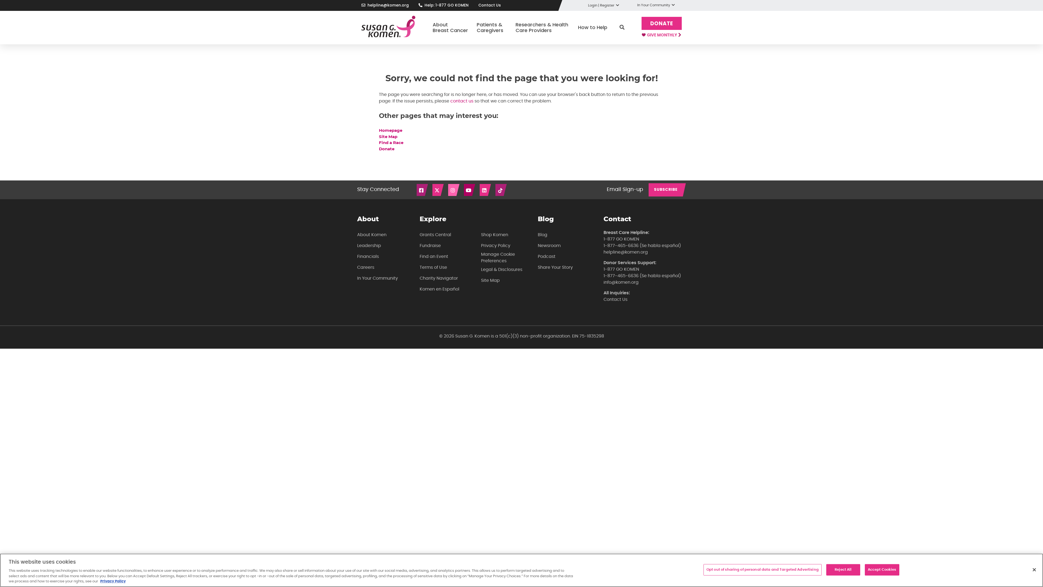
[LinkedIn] (486, 190)
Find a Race (391, 142)
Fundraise (430, 245)
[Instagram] (454, 190)
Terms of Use (433, 267)
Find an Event (434, 256)
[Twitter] (438, 190)
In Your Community (377, 278)
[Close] (1034, 570)
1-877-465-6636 (621, 245)
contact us (461, 101)
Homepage (391, 130)
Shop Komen (494, 235)
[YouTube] (470, 190)
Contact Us (489, 5)
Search (622, 27)
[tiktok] (501, 190)
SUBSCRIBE (666, 190)
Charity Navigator (439, 278)
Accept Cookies (882, 570)
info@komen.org (621, 282)
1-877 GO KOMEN (621, 239)
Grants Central (435, 235)
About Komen (372, 235)
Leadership (369, 245)
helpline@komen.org (388, 5)
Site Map (388, 136)
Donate (661, 23)
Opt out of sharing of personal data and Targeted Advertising (762, 570)
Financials (368, 256)
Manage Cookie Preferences (498, 257)
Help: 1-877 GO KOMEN (447, 5)
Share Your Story (555, 267)
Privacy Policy (495, 245)
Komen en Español (439, 289)
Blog (542, 235)
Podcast (546, 256)
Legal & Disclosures (501, 269)
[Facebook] (423, 190)
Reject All (843, 570)
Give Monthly (662, 35)
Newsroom (549, 245)
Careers (365, 267)
